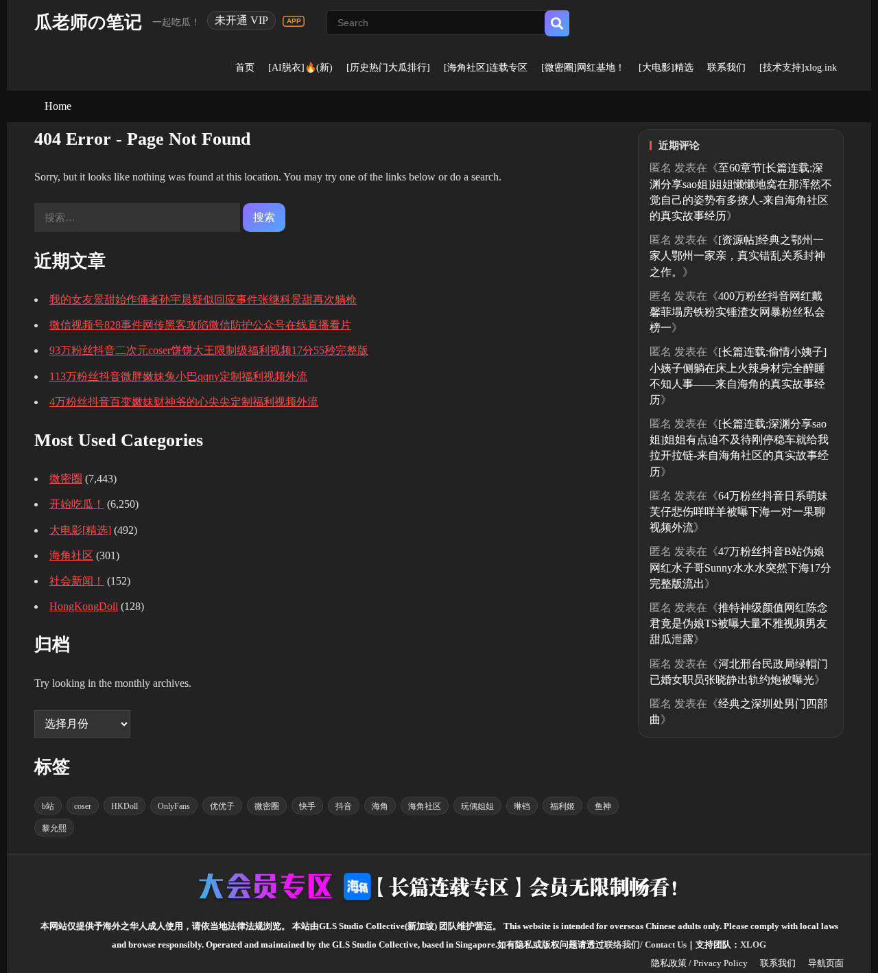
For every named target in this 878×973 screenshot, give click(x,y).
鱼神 (603, 806)
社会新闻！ (76, 581)
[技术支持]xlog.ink (798, 67)
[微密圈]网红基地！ (583, 67)
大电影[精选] (80, 530)
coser (82, 806)
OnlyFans (174, 806)
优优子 (222, 806)
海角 (380, 806)
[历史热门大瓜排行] (388, 67)
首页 (244, 67)
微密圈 (65, 478)
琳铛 (522, 806)
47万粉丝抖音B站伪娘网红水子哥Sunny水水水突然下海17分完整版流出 (740, 567)
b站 (48, 806)
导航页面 (826, 963)
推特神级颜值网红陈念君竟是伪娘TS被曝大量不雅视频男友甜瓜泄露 (739, 623)
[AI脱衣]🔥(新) (300, 67)
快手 (307, 806)
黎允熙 (54, 828)
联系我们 (726, 67)
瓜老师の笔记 (88, 22)
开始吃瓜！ (76, 504)
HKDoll (124, 806)
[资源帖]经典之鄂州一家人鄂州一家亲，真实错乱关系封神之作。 (737, 255)
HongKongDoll (83, 606)
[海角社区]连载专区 (485, 67)
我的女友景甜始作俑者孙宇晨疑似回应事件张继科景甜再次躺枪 (203, 299)
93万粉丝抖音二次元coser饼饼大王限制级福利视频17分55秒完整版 (208, 350)
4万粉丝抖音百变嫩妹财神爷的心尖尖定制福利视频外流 (183, 402)
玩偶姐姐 (477, 806)
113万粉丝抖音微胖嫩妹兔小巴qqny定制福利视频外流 (178, 376)
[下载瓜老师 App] (293, 21)
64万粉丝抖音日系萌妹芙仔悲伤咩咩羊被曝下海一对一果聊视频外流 (739, 511)
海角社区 (71, 555)
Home (58, 106)
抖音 (343, 806)
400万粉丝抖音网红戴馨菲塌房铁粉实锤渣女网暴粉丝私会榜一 (737, 311)
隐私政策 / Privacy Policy (699, 963)
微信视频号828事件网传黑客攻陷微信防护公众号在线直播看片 (200, 325)
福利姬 (562, 806)
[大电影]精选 (666, 67)
